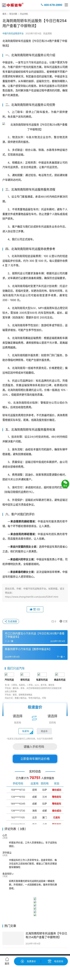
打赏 (63, 621)
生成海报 (12, 621)
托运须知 (47, 33)
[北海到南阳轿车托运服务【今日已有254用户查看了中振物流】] (13, 938)
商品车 (44, 731)
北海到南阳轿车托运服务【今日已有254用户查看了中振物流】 (46, 935)
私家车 (25, 731)
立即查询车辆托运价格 (35, 758)
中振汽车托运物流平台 (13, 33)
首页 (4, 14)
